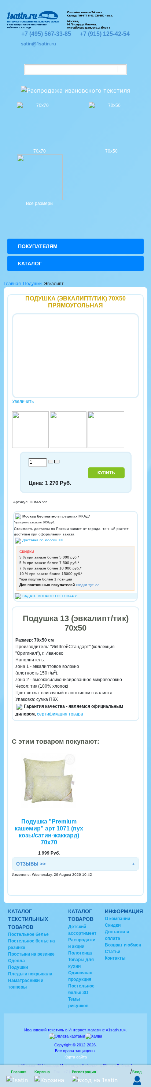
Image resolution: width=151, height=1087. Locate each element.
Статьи (112, 951)
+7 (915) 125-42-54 (105, 34)
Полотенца (80, 953)
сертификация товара (60, 714)
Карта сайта (76, 1057)
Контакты (115, 958)
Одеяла (16, 960)
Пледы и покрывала (30, 973)
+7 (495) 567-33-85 (46, 34)
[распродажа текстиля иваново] (75, 88)
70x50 (111, 151)
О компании (117, 918)
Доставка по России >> (42, 540)
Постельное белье (28, 934)
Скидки (113, 925)
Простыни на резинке (31, 954)
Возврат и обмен (123, 945)
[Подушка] (48, 779)
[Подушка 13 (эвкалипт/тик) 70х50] (30, 429)
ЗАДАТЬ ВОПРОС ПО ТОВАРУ (49, 596)
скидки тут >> (87, 585)
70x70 (39, 151)
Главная (12, 283)
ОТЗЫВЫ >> (31, 864)
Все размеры (40, 203)
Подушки (32, 283)
